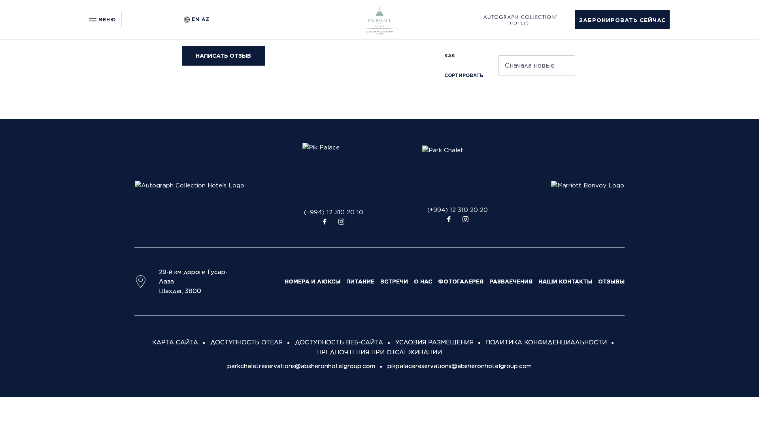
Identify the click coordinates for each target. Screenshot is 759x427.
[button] (622, 20)
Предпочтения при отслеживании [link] (379, 352)
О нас (423, 281)
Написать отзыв (223, 56)
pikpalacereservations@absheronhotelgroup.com (459, 366)
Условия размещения (434, 342)
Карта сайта (175, 342)
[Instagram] (341, 222)
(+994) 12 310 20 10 (333, 212)
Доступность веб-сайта (339, 342)
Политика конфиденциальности (546, 342)
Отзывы (611, 281)
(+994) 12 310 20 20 (457, 210)
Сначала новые (530, 65)
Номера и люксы (312, 281)
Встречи (394, 281)
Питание (360, 281)
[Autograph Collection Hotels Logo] (189, 185)
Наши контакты (565, 281)
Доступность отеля (246, 342)
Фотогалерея (460, 281)
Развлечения (510, 281)
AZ (206, 19)
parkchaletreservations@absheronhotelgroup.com (301, 366)
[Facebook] (324, 222)
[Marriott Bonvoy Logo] (588, 185)
